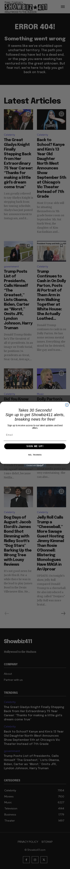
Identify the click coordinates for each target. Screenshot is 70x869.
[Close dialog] (67, 404)
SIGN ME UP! (34, 446)
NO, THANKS (35, 455)
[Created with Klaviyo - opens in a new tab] (35, 465)
